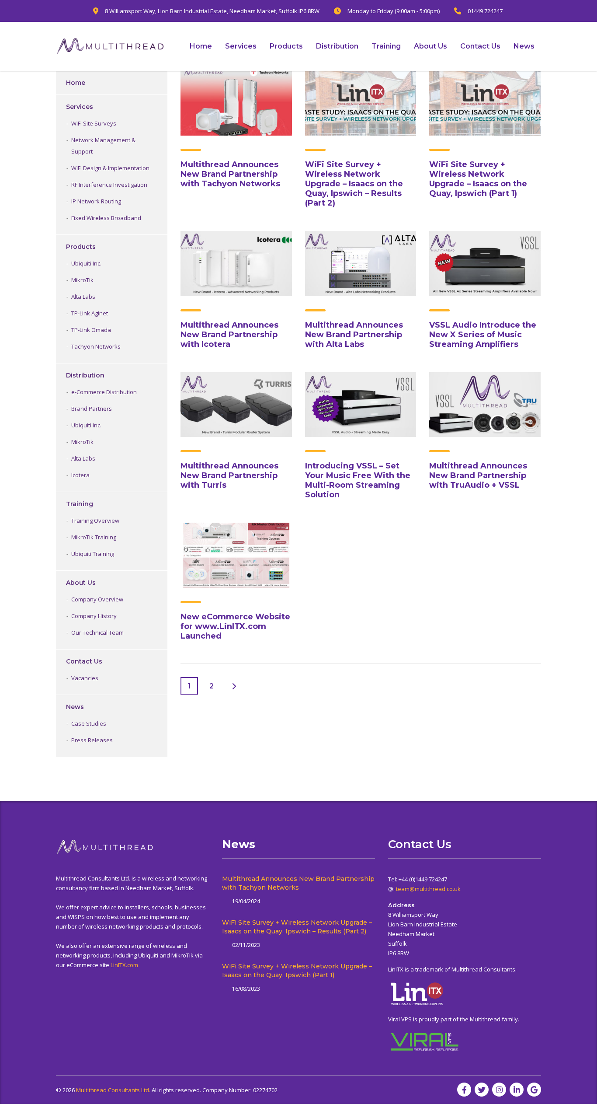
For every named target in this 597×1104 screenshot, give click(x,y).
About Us (430, 46)
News (524, 46)
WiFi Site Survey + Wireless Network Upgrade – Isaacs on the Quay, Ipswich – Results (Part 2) (354, 184)
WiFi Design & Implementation (110, 168)
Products (286, 46)
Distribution (337, 46)
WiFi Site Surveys (93, 123)
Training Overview (95, 520)
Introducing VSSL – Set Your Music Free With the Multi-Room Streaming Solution (357, 480)
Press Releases (92, 740)
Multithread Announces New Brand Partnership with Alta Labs (354, 334)
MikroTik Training (93, 537)
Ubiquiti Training (92, 554)
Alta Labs (83, 296)
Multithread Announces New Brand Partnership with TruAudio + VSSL (478, 475)
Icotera (80, 475)
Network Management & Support (103, 145)
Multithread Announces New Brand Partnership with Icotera (229, 334)
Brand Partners (91, 408)
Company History (94, 616)
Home (201, 46)
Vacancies (84, 678)
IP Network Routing (96, 201)
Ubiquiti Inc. (86, 263)
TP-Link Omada (91, 330)
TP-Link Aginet (89, 313)
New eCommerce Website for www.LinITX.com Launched (235, 626)
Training (386, 46)
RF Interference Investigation (109, 185)
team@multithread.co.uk (428, 889)
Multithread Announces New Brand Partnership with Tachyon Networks (230, 174)
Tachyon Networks (96, 346)
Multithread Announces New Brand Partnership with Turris (229, 475)
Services (241, 46)
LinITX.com (124, 965)
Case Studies (88, 723)
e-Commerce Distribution (104, 392)
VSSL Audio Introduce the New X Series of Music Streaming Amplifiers (482, 334)
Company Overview (97, 599)
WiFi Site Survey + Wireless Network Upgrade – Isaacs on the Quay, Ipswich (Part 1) (478, 179)
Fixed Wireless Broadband (106, 218)
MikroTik (82, 280)
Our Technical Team (97, 632)
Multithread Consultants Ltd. (113, 1090)
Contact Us (480, 46)
